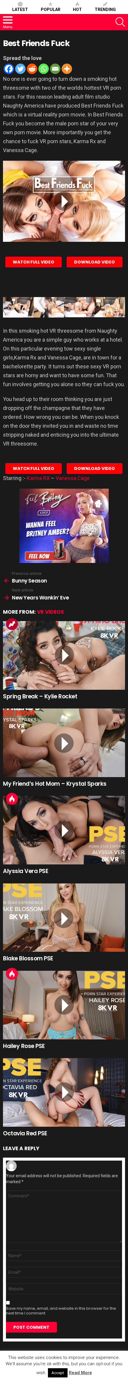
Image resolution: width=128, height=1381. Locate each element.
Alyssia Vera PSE (25, 871)
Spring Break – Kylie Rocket (40, 696)
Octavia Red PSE (25, 1133)
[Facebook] (9, 69)
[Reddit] (32, 69)
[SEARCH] (120, 22)
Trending (105, 9)
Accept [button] (57, 1373)
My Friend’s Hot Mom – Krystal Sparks (55, 784)
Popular (50, 9)
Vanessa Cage (73, 478)
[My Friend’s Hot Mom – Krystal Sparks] (64, 742)
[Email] (55, 69)
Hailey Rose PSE (24, 1046)
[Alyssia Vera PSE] (64, 830)
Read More (80, 1372)
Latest (20, 9)
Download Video (94, 262)
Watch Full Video (33, 262)
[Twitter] (20, 69)
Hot (77, 9)
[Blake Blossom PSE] (64, 917)
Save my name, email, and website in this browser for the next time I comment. (61, 1311)
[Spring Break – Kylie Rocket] (64, 655)
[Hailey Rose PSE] (64, 1005)
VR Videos (50, 611)
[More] (67, 69)
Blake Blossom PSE (28, 958)
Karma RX (38, 478)
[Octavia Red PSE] (64, 1092)
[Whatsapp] (43, 69)
